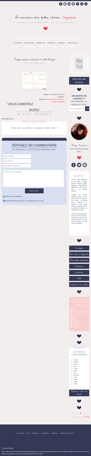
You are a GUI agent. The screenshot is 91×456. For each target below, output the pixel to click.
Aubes (75, 377)
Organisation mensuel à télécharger (34, 59)
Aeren (75, 366)
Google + (77, 4)
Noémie (76, 364)
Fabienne (76, 362)
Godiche (76, 327)
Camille (75, 368)
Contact (61, 43)
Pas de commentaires (58, 102)
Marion (75, 371)
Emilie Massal (77, 322)
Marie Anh (76, 375)
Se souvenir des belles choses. (45, 17)
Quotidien (29, 43)
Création (40, 43)
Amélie (75, 309)
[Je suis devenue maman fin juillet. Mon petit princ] (26, 441)
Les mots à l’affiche (79, 254)
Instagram (65, 4)
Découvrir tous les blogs (79, 393)
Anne (75, 318)
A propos (17, 43)
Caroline (76, 360)
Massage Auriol (78, 324)
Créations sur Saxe (79, 284)
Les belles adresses (79, 260)
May (86, 416)
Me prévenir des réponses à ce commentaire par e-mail (24, 201)
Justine (75, 381)
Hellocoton (73, 4)
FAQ (79, 278)
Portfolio (73, 43)
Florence (76, 320)
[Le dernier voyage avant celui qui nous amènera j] (7, 441)
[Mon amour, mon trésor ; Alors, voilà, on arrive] (45, 441)
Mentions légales (67, 433)
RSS (81, 4)
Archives (79, 272)
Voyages (51, 43)
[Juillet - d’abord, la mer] (84, 441)
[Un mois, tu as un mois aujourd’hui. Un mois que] (36, 441)
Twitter (69, 4)
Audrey (75, 379)
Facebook (60, 4)
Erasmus (79, 266)
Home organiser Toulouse (80, 311)
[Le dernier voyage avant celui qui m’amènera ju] (74, 441)
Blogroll (35, 433)
